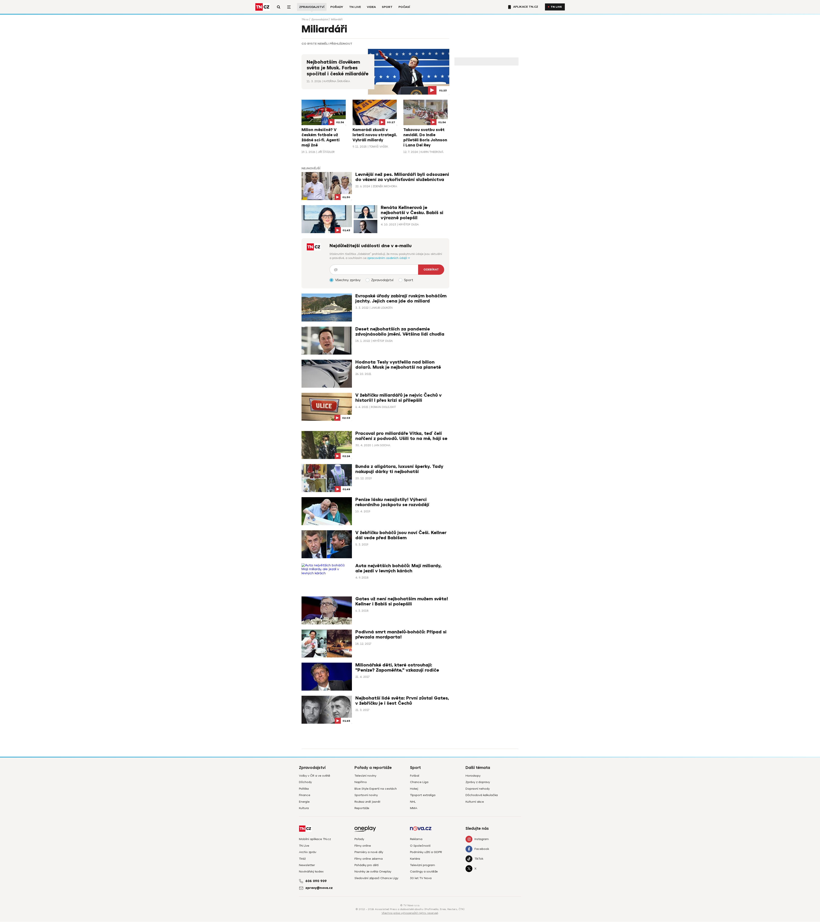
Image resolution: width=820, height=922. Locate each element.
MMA (413, 808)
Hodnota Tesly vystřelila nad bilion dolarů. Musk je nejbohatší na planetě (398, 365)
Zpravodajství (311, 7)
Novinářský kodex (311, 871)
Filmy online (362, 845)
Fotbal (414, 775)
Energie (304, 802)
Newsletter (307, 865)
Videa (371, 7)
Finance (304, 795)
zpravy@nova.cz (319, 888)
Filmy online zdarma (368, 859)
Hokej (414, 788)
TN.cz (305, 19)
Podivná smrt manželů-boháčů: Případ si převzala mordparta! (401, 635)
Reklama (416, 839)
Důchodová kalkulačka (482, 795)
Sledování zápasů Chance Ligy (376, 878)
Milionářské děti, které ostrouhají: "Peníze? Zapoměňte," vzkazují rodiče (397, 668)
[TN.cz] (262, 7)
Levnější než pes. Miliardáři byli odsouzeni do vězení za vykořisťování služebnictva (402, 177)
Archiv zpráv (307, 852)
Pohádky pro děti (366, 865)
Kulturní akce (475, 802)
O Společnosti (420, 845)
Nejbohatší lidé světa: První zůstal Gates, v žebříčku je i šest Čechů (402, 701)
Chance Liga (419, 782)
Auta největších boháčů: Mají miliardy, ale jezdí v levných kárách (398, 568)
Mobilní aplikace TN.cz (315, 839)
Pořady (336, 7)
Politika (304, 788)
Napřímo (360, 782)
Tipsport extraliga (422, 795)
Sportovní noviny (366, 795)
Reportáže (361, 808)
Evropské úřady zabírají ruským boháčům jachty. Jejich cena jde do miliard (401, 299)
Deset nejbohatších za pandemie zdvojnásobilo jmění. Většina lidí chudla (399, 332)
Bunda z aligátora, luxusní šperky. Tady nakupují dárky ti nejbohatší (399, 469)
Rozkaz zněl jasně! (367, 802)
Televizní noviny (365, 775)
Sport (387, 7)
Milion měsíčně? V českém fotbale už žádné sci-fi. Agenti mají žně (321, 138)
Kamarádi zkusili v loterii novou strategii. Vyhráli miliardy (375, 135)
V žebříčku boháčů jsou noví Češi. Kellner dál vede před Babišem (401, 535)
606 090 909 (316, 881)
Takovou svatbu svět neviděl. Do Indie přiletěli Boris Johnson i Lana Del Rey (425, 138)
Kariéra (415, 859)
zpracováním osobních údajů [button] (387, 258)
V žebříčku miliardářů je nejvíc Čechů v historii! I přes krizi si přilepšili (398, 398)
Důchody (305, 782)
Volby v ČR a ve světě (314, 775)
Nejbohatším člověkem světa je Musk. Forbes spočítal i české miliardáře (337, 68)
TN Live (355, 7)
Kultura (304, 808)
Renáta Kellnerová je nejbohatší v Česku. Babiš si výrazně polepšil (412, 212)
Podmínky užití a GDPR (426, 852)
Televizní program (422, 865)
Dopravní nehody (478, 788)
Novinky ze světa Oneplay (372, 871)
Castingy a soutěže (424, 871)
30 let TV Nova (421, 878)
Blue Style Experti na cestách (375, 788)
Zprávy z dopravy (478, 782)
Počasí (404, 7)
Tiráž (302, 859)
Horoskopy (473, 775)
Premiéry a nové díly (368, 852)
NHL (413, 802)
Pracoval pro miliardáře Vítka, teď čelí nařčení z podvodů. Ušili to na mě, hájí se (401, 436)
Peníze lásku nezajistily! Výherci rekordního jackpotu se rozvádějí (392, 502)
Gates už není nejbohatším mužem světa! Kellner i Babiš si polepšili (401, 601)
